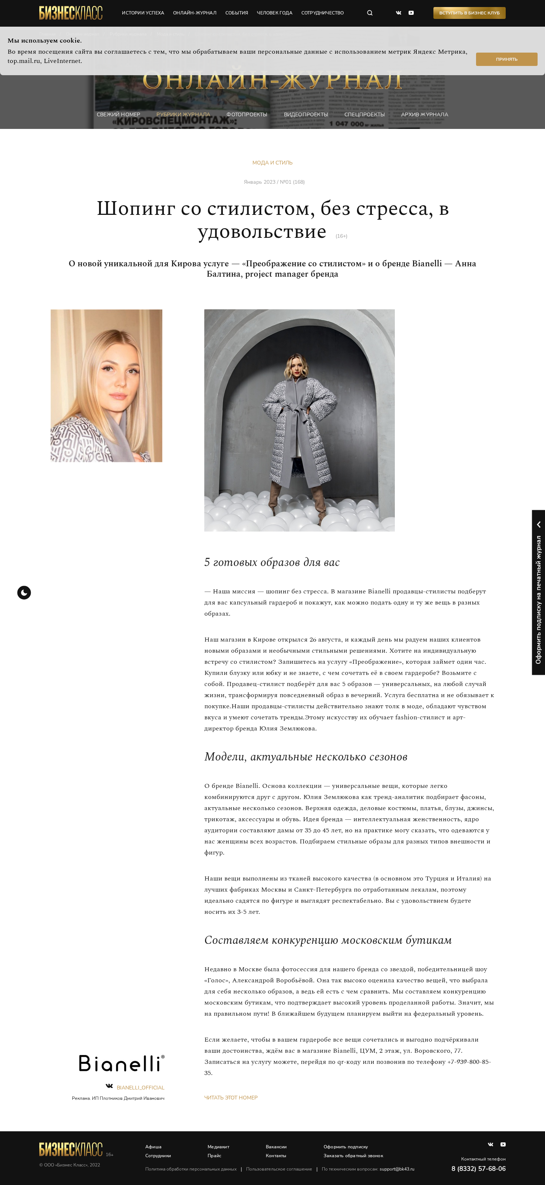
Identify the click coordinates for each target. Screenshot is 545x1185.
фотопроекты (247, 114)
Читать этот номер (231, 1097)
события (236, 13)
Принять (507, 59)
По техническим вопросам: (368, 1169)
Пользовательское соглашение (279, 1169)
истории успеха (143, 13)
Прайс (214, 1156)
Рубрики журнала (183, 114)
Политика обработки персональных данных (191, 1169)
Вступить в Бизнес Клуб (469, 13)
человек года (274, 13)
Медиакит (218, 1147)
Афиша (153, 1147)
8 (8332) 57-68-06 (479, 1169)
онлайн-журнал (195, 13)
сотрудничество (322, 13)
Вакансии (276, 1147)
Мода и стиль (272, 162)
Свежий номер (118, 114)
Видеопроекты (306, 114)
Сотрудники (158, 1156)
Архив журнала (424, 114)
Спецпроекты (364, 114)
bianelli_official (141, 1087)
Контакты (276, 1156)
